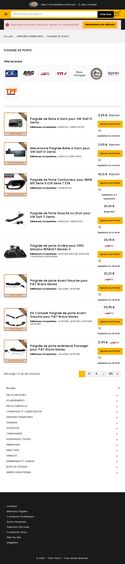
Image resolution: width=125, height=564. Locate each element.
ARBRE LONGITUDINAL (18, 472)
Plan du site (14, 537)
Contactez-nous (17, 532)
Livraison (12, 506)
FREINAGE (11, 423)
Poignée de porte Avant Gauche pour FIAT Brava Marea (59, 282)
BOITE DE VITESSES (17, 467)
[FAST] (45, 74)
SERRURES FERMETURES (19, 417)
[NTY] (62, 74)
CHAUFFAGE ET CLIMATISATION (24, 412)
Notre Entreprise (16, 522)
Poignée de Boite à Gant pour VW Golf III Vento (61, 121)
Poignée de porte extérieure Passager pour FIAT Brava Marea (59, 348)
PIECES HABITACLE (16, 406)
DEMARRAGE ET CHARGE (20, 461)
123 (111, 374)
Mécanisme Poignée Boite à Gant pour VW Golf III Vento (60, 150)
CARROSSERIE (14, 434)
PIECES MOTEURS (16, 395)
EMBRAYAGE (13, 445)
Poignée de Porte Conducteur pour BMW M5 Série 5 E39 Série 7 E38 (61, 181)
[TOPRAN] (113, 74)
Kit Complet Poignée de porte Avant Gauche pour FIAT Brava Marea (58, 315)
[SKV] (96, 74)
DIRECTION (12, 450)
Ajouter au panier (110, 124)
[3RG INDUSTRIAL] (11, 74)
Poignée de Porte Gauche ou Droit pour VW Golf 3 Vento (60, 215)
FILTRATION (12, 428)
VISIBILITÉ (11, 456)
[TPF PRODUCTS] (11, 91)
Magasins (12, 543)
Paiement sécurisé (18, 527)
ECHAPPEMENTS (15, 400)
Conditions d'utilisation (20, 517)
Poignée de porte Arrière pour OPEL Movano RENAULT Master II (57, 247)
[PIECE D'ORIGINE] (79, 74)
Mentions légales (17, 511)
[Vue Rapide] (23, 116)
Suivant (117, 374)
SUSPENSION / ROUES (18, 439)
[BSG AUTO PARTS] (28, 74)
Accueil (10, 388)
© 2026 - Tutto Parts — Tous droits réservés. (62, 558)
